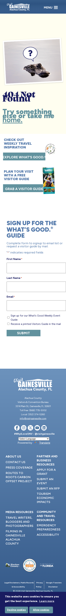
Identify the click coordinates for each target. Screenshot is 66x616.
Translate (44, 442)
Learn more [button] (46, 601)
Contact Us (15, 462)
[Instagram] (23, 428)
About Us (13, 456)
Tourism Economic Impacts (45, 498)
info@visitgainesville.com (33, 418)
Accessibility (48, 535)
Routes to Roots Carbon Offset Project (19, 477)
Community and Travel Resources (46, 516)
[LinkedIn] (44, 428)
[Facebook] (17, 428)
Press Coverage (19, 467)
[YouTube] (37, 428)
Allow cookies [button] (41, 609)
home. (13, 119)
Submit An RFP (48, 488)
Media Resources (19, 512)
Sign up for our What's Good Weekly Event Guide (35, 317)
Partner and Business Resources (47, 460)
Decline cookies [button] (16, 609)
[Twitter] (30, 428)
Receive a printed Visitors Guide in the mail (36, 324)
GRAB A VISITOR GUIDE (24, 189)
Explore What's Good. (24, 157)
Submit (23, 333)
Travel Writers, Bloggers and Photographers (19, 522)
